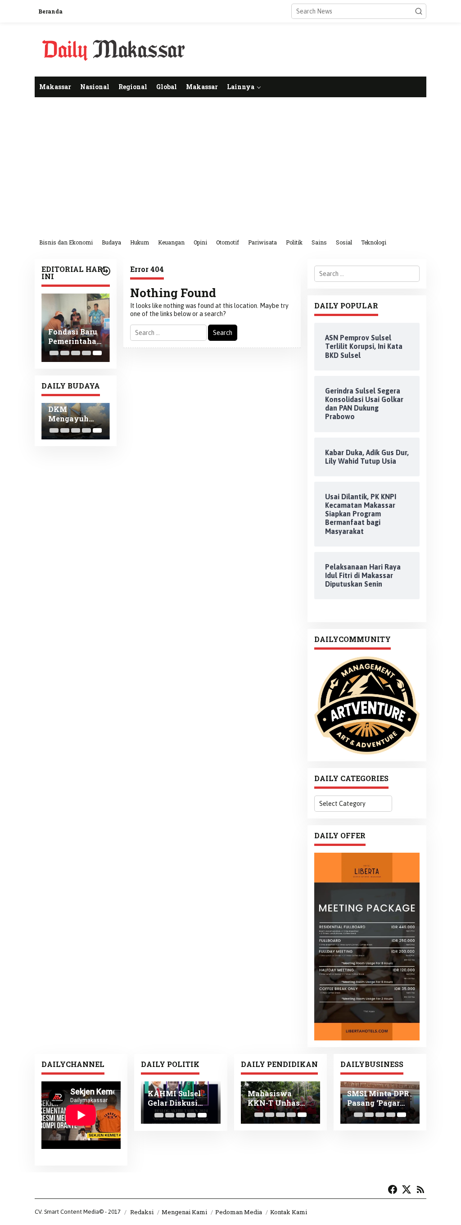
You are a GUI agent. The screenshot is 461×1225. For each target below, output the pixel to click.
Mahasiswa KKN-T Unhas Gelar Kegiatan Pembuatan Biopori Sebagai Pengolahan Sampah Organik (279, 1098)
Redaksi (142, 1212)
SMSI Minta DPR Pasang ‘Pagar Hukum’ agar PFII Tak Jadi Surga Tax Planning (379, 1098)
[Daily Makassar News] (113, 49)
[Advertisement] (230, 165)
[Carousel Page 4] (86, 353)
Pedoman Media (238, 1212)
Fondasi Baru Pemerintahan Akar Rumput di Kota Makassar (74, 336)
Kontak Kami (288, 1212)
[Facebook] (392, 1189)
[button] (418, 11)
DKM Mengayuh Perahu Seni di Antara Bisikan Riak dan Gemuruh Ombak (74, 414)
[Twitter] (406, 1189)
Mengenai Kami (184, 1212)
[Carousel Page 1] (54, 353)
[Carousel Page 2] (64, 353)
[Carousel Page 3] (75, 353)
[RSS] (420, 1189)
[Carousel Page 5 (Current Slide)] (97, 353)
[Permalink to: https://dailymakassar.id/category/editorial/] (105, 271)
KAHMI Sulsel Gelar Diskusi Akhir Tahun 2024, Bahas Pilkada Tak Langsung (174, 1098)
